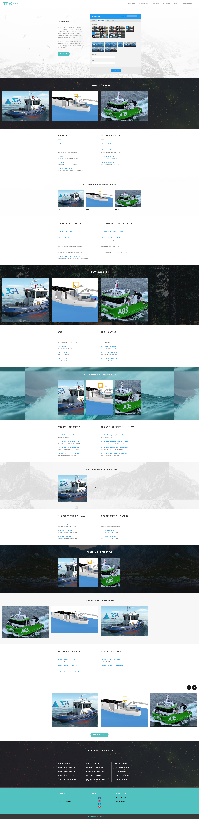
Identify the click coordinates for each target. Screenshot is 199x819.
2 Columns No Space (107, 162)
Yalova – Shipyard (120, 801)
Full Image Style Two (64, 763)
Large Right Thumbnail (108, 536)
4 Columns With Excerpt (65, 238)
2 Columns (61, 162)
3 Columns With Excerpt (65, 244)
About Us (131, 4)
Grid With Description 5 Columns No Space (114, 435)
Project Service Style (122, 767)
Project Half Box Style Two (66, 767)
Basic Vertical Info (121, 779)
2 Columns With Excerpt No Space (112, 250)
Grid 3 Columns (62, 352)
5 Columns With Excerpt (65, 231)
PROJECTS (166, 4)
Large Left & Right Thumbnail (110, 524)
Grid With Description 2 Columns (68, 453)
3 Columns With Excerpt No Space (112, 244)
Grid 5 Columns (62, 340)
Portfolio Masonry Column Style (68, 665)
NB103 (4, 124)
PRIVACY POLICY (106, 816)
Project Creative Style (122, 763)
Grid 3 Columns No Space (109, 352)
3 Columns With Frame (65, 168)
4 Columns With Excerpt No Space (112, 238)
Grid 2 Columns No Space (109, 358)
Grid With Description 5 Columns (68, 435)
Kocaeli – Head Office (121, 798)
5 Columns (61, 144)
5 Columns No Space (107, 144)
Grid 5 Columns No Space (109, 340)
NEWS (176, 4)
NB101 (103, 124)
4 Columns (61, 150)
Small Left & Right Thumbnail (67, 524)
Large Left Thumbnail (108, 530)
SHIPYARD (155, 4)
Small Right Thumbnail (65, 536)
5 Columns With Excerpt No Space (112, 231)
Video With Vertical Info (94, 763)
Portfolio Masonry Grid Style (67, 659)
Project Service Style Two (66, 775)
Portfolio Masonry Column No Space (112, 665)
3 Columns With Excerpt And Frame (69, 256)
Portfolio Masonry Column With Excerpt (70, 671)
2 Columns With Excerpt (65, 250)
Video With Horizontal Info (95, 771)
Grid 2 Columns (62, 358)
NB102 (54, 124)
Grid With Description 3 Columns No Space (114, 447)
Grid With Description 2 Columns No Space (115, 453)
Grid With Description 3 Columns (68, 447)
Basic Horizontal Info (122, 775)
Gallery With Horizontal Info (67, 779)
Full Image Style (120, 771)
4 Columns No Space (107, 150)
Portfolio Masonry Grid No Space (111, 659)
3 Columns (61, 156)
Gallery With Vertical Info (94, 767)
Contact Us (187, 4)
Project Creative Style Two (66, 771)
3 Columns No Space (107, 156)
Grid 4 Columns (63, 346)
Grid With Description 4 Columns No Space (115, 441)
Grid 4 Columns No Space (109, 346)
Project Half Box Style (93, 775)
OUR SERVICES (144, 4)
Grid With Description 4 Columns (68, 441)
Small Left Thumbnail (65, 530)
